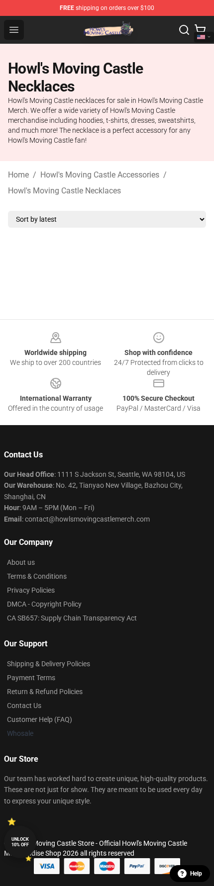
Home (18, 174)
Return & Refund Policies (45, 692)
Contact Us (24, 705)
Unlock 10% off (20, 842)
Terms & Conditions (37, 576)
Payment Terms (31, 678)
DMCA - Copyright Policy (44, 604)
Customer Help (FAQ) (39, 719)
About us (21, 562)
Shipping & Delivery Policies (48, 664)
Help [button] (196, 873)
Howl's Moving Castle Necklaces (64, 190)
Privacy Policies (31, 590)
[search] (184, 30)
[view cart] (200, 30)
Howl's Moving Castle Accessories (99, 174)
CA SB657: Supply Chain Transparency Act (72, 618)
